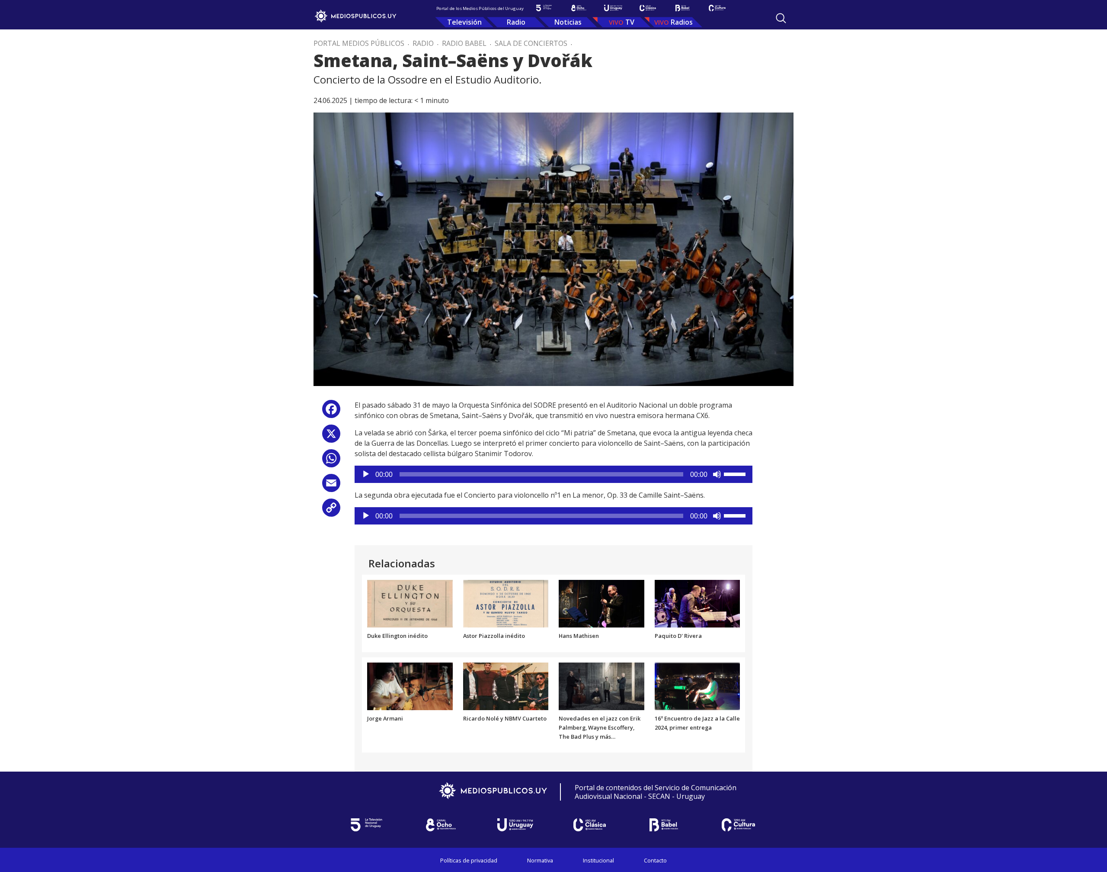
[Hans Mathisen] (601, 603)
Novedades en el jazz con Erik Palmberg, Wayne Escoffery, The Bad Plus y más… (599, 727)
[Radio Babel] (682, 8)
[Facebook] (331, 412)
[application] (553, 474)
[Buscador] (781, 18)
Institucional (598, 860)
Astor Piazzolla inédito (494, 636)
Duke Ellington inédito (397, 636)
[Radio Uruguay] (613, 8)
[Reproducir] (366, 474)
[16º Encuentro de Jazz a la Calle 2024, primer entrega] (697, 685)
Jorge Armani (385, 718)
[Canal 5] (544, 8)
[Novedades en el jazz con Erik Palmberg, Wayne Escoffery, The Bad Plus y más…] (601, 685)
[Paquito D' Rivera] (697, 603)
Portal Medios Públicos (359, 43)
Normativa (540, 860)
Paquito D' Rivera (678, 636)
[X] (331, 437)
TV (629, 22)
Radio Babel (464, 43)
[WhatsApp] (331, 461)
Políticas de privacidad (468, 860)
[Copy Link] (331, 511)
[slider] (736, 473)
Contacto (655, 860)
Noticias (568, 22)
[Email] (331, 486)
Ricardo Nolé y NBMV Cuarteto (505, 718)
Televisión (464, 22)
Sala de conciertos (531, 43)
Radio (516, 22)
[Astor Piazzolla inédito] (506, 603)
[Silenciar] (717, 474)
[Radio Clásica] (648, 8)
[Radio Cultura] (717, 8)
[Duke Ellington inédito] (410, 603)
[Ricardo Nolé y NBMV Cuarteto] (506, 685)
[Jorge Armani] (410, 685)
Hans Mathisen (579, 636)
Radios (682, 22)
